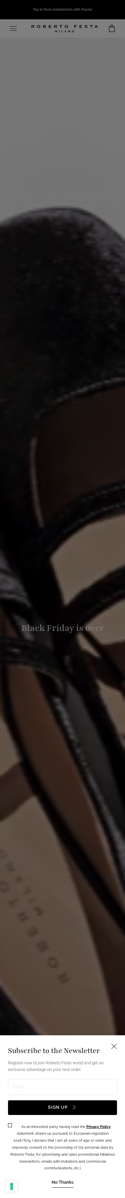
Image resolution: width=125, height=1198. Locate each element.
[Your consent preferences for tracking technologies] (11, 1186)
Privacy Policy (98, 1127)
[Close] (62, 599)
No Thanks (62, 1182)
